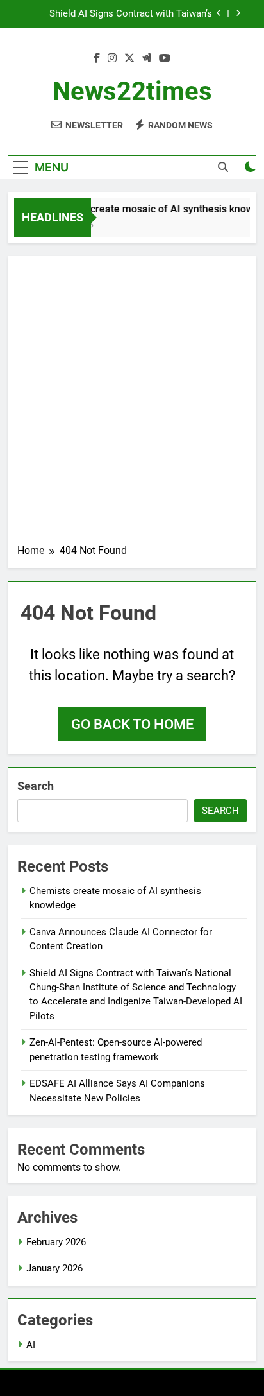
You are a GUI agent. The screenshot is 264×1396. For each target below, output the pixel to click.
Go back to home (132, 724)
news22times (132, 91)
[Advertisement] (132, 404)
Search (35, 786)
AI (30, 1344)
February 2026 (56, 1242)
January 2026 (54, 1268)
